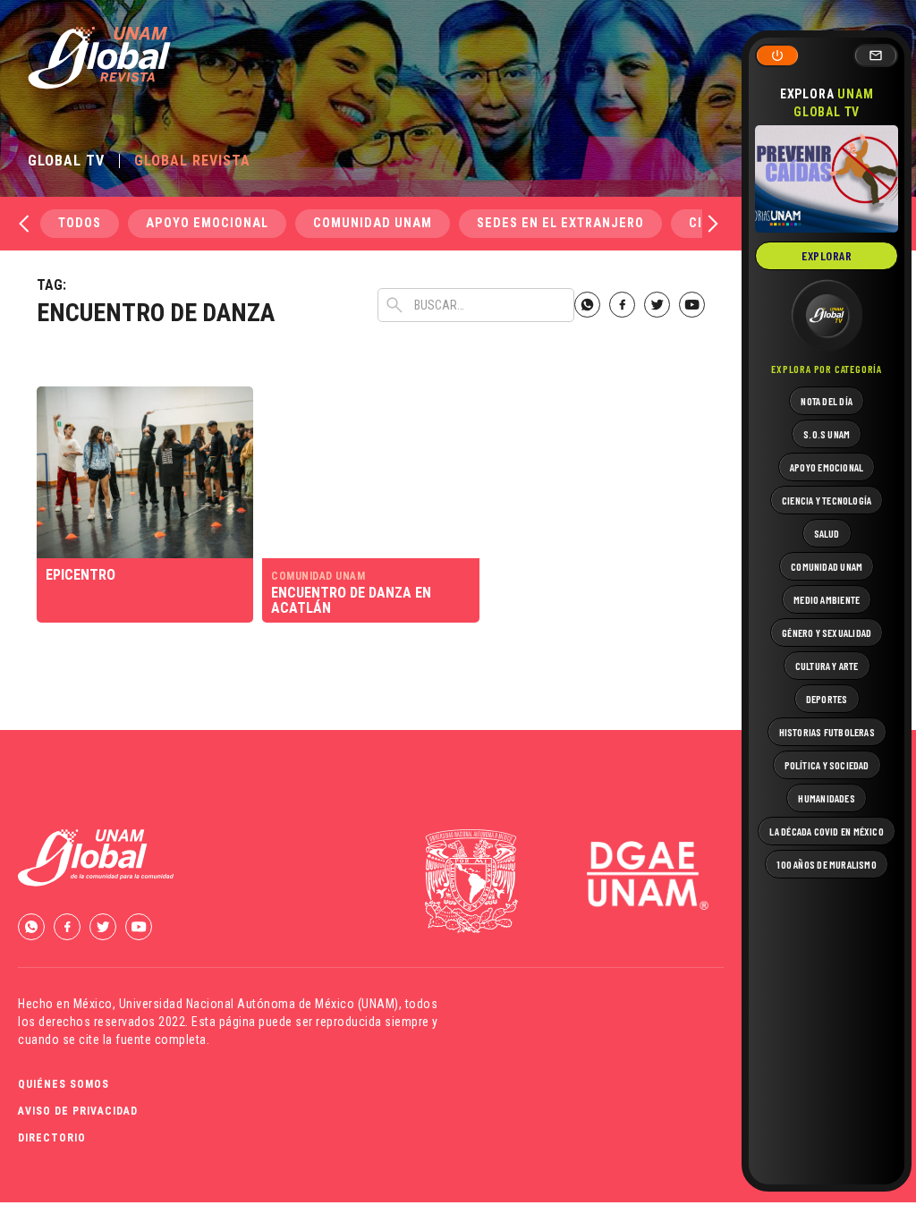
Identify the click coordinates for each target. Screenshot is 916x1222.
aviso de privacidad (78, 1111)
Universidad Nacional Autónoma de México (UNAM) (259, 1004)
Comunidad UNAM (372, 223)
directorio (52, 1138)
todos (79, 223)
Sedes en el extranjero (560, 223)
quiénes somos (63, 1084)
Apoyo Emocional (207, 223)
